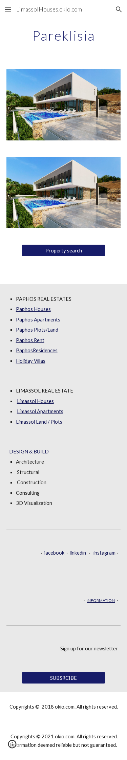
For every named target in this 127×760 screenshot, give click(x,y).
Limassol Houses (35, 401)
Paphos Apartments (38, 319)
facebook (53, 553)
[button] (8, 9)
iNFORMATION (101, 600)
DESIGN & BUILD (29, 451)
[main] (63, 35)
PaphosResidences (37, 350)
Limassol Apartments (40, 411)
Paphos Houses (33, 309)
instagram (104, 553)
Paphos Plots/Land (37, 330)
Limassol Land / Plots (39, 422)
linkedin (78, 553)
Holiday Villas (30, 361)
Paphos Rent (30, 340)
